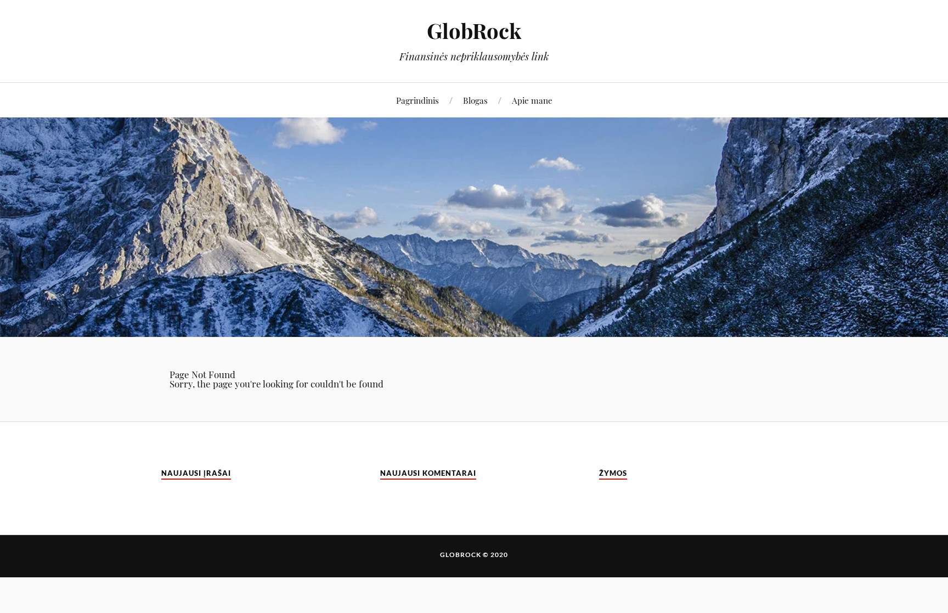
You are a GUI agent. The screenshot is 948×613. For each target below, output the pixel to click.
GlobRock (474, 30)
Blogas (475, 100)
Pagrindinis (417, 100)
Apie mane (532, 100)
